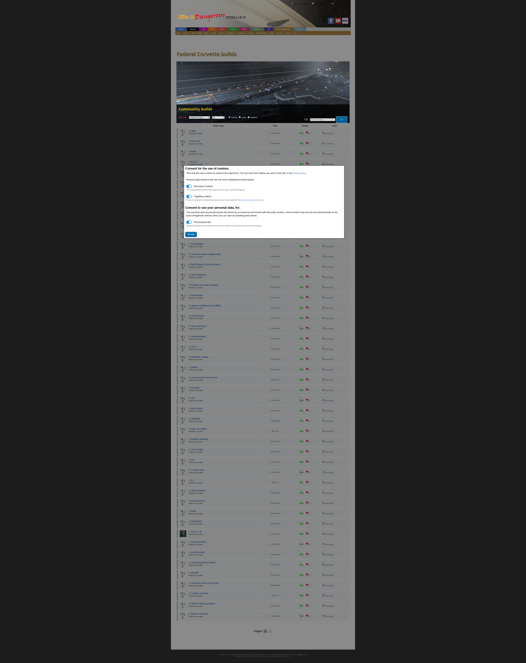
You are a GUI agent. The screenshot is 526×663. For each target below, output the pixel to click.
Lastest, (234, 117)
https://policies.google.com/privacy (250, 200)
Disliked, (253, 117)
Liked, (244, 117)
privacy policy (299, 173)
